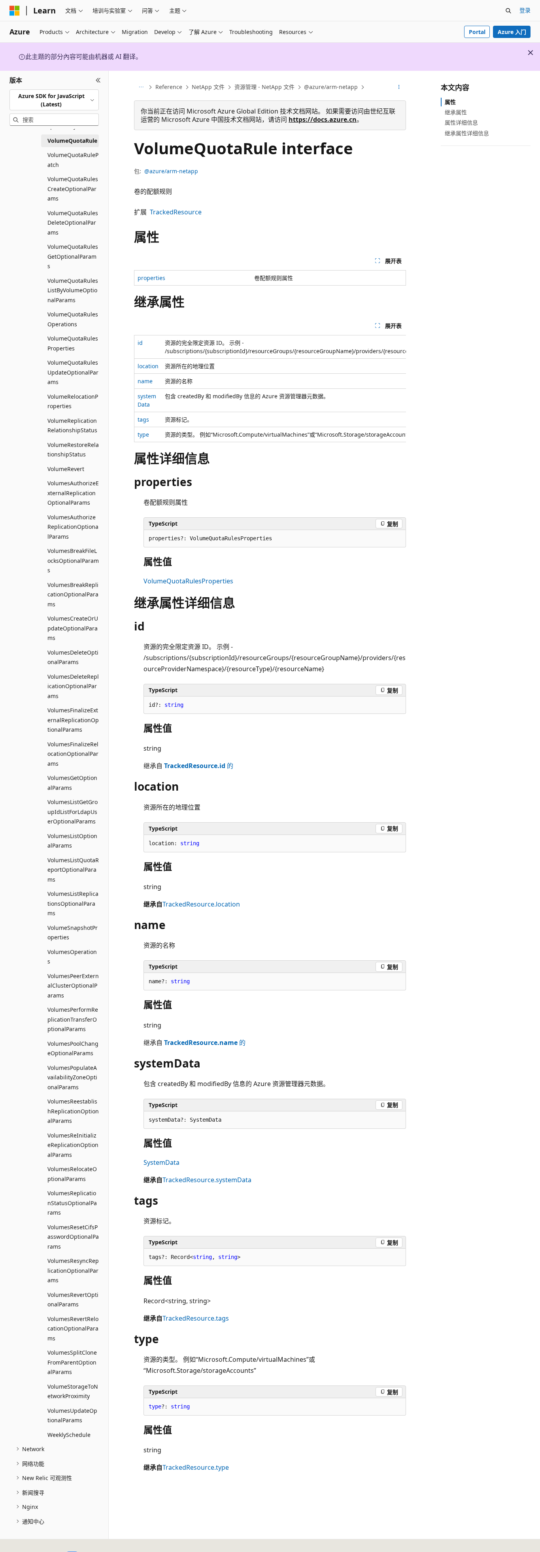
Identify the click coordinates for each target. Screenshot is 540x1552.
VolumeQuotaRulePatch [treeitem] (72, 159)
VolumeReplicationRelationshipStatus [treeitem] (72, 425)
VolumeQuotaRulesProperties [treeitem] (72, 343)
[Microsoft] (14, 11)
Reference (168, 87)
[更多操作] (399, 87)
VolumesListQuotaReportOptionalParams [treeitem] (73, 869)
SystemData (161, 1162)
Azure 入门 (512, 32)
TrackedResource (176, 212)
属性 (450, 102)
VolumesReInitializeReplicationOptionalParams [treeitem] (72, 1145)
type (143, 434)
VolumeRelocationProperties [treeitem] (72, 401)
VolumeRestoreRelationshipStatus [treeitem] (73, 449)
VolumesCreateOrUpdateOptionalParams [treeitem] (72, 628)
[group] (270, 388)
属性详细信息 (461, 122)
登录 (525, 10)
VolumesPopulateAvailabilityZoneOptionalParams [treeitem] (72, 1077)
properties (151, 278)
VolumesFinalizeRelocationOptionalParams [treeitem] (72, 753)
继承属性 (456, 112)
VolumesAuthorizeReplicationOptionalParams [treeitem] (72, 526)
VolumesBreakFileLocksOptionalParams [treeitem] (73, 560)
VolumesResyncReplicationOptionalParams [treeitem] (73, 1270)
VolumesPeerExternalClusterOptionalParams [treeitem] (73, 985)
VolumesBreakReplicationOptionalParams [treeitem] (72, 594)
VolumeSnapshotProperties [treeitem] (72, 932)
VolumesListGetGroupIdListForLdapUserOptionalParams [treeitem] (72, 811)
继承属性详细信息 (467, 133)
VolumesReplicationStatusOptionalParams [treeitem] (72, 1202)
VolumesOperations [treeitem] (72, 956)
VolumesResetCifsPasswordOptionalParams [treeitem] (73, 1236)
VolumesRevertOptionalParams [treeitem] (72, 1299)
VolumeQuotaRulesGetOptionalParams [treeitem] (72, 256)
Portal (477, 32)
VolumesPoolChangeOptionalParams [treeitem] (72, 1048)
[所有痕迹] (141, 87)
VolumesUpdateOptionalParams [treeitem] (72, 1415)
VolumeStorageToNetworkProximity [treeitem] (72, 1391)
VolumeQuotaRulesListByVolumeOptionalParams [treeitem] (72, 290)
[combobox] (54, 99)
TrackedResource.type (195, 1467)
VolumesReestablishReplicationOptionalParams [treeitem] (73, 1111)
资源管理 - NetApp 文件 (264, 87)
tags (143, 419)
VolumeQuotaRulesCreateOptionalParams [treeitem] (72, 188)
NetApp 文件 (208, 87)
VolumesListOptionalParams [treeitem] (72, 841)
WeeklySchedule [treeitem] (69, 1434)
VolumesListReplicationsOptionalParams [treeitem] (72, 903)
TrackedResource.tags (195, 1318)
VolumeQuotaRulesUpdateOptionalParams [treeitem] (72, 372)
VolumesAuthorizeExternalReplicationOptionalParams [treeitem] (73, 492)
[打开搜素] (508, 11)
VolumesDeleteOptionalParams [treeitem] (72, 657)
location (148, 366)
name (145, 381)
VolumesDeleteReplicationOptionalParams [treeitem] (73, 686)
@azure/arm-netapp (331, 87)
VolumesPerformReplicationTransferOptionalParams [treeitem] (72, 1019)
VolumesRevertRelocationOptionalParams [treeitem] (72, 1328)
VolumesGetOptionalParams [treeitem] (72, 782)
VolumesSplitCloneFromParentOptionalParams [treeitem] (72, 1362)
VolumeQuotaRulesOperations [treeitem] (72, 319)
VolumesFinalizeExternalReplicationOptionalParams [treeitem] (73, 719)
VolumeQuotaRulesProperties (188, 581)
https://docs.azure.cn (323, 119)
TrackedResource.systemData (206, 1179)
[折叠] (98, 80)
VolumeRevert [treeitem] (65, 469)
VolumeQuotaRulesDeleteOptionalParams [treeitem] (72, 222)
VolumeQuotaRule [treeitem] (72, 140)
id (140, 342)
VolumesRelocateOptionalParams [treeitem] (72, 1174)
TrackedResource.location (201, 904)
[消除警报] (530, 52)
